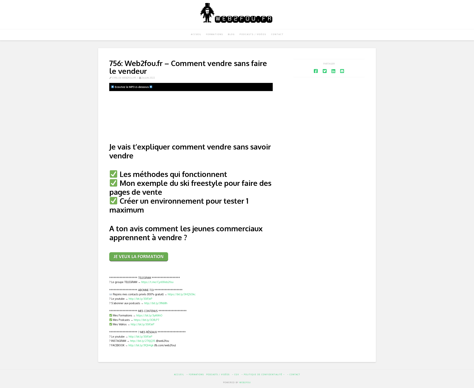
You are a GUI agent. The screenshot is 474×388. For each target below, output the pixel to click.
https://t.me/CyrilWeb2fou (157, 282)
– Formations (195, 374)
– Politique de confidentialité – (263, 374)
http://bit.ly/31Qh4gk (140, 345)
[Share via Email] (342, 71)
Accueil (179, 374)
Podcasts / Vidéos (218, 374)
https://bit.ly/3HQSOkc (182, 294)
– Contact (293, 374)
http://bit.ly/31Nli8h (155, 303)
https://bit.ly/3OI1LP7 (146, 319)
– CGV (235, 374)
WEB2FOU (245, 382)
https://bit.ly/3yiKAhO (149, 315)
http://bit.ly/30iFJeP (140, 298)
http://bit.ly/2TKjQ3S (142, 340)
